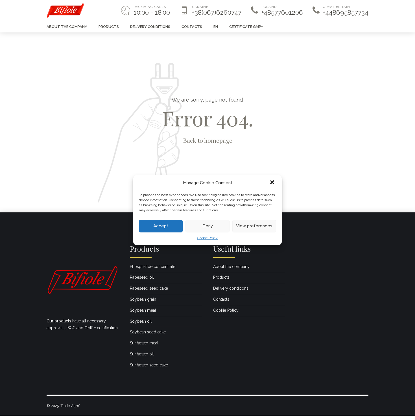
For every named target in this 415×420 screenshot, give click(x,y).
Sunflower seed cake (149, 365)
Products (109, 27)
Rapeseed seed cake (149, 288)
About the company (67, 27)
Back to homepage (207, 140)
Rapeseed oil (142, 277)
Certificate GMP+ (246, 27)
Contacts (192, 27)
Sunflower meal (144, 343)
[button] (272, 182)
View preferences (254, 225)
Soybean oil (141, 321)
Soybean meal (143, 310)
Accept (160, 225)
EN (215, 27)
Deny (207, 225)
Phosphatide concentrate (152, 266)
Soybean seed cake (148, 332)
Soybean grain (143, 299)
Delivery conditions (150, 27)
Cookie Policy (207, 238)
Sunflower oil (142, 354)
